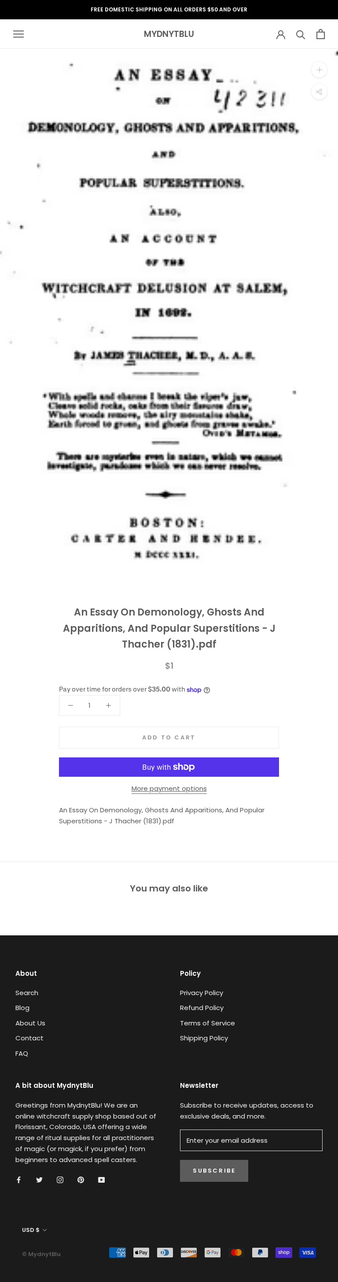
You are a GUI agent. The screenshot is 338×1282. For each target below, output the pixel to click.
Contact (29, 1038)
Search (26, 992)
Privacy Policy (201, 992)
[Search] (300, 34)
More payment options (169, 788)
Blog (22, 1007)
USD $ (31, 1230)
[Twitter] (39, 1179)
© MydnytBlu (41, 1254)
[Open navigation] (18, 34)
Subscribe (214, 1170)
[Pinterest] (80, 1179)
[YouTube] (101, 1179)
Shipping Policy (204, 1038)
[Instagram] (60, 1179)
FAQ (21, 1053)
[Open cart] (320, 34)
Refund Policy (202, 1007)
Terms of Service (207, 1023)
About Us (30, 1023)
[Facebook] (18, 1179)
